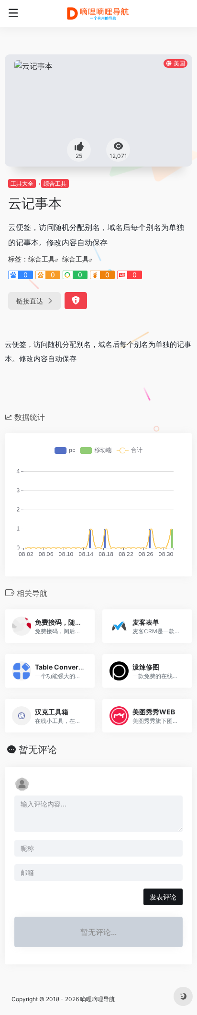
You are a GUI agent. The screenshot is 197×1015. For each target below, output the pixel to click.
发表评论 (163, 897)
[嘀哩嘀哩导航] (98, 13)
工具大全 (22, 183)
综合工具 (55, 183)
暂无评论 (38, 749)
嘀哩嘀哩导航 (97, 999)
